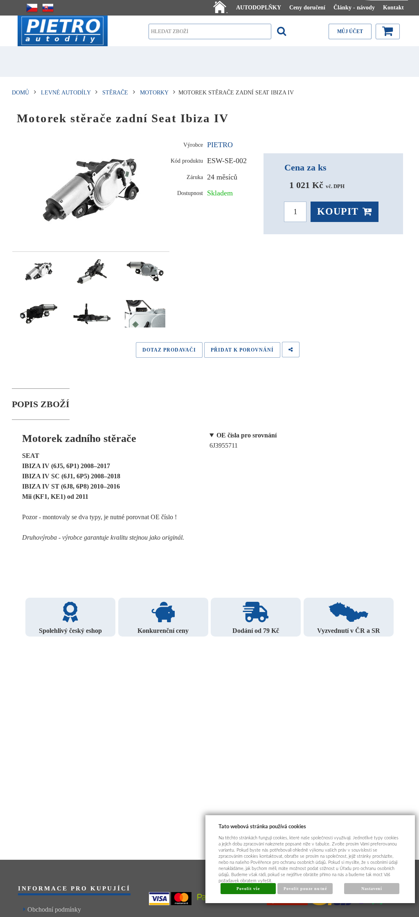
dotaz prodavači (169, 350)
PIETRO (220, 145)
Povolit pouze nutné (305, 888)
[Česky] (31, 8)
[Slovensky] (47, 8)
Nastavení (371, 888)
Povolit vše (248, 888)
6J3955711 (243, 440)
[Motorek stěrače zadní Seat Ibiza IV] (91, 190)
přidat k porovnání (242, 350)
